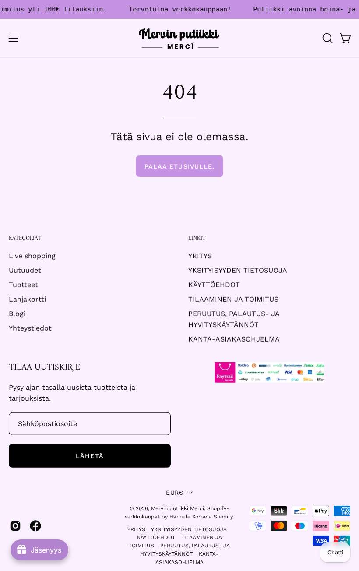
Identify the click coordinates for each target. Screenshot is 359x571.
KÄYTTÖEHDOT (214, 285)
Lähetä (89, 455)
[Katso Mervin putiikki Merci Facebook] (35, 525)
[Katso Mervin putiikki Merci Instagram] (15, 525)
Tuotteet (23, 285)
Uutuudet (25, 270)
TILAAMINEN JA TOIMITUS (233, 299)
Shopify (223, 517)
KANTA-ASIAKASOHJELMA (234, 339)
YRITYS (200, 256)
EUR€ (174, 492)
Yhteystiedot (30, 328)
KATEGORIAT (25, 238)
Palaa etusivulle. (179, 166)
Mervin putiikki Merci (177, 508)
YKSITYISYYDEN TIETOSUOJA (237, 270)
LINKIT (197, 238)
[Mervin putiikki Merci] (179, 38)
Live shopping (32, 256)
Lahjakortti (27, 299)
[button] (326, 38)
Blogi (17, 314)
